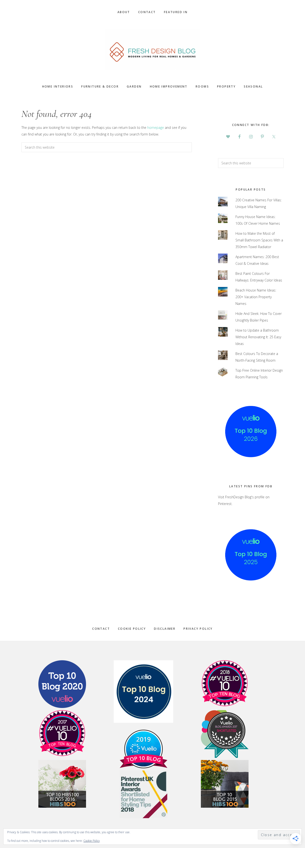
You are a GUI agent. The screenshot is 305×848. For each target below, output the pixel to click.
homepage (155, 127)
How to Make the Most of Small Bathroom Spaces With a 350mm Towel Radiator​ (259, 240)
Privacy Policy (198, 629)
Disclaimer (164, 629)
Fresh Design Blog (152, 49)
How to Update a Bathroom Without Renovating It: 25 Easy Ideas (258, 337)
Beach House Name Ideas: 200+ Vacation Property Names (255, 297)
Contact (101, 629)
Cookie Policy (132, 629)
